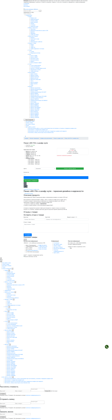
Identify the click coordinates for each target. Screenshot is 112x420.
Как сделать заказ (58, 244)
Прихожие (33, 29)
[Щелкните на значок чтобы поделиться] (25, 186)
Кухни (29, 54)
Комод (32, 44)
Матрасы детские (35, 94)
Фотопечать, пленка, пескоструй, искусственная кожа (40, 132)
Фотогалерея (27, 6)
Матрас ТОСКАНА (35, 103)
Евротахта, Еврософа (36, 79)
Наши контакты (27, 13)
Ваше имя (26, 217)
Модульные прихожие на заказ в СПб (39, 30)
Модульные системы (35, 52)
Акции (3, 267)
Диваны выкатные (35, 76)
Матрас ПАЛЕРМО (35, 117)
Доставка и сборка (58, 247)
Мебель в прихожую (33, 27)
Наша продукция (29, 119)
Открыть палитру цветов (70, 168)
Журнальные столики (36, 69)
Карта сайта (56, 252)
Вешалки (33, 32)
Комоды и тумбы (32, 43)
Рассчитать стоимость (31, 180)
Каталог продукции (6, 268)
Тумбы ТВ (33, 47)
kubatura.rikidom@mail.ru (32, 250)
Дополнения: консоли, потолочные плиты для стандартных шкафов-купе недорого (47, 131)
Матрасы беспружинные (36, 89)
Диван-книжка (34, 73)
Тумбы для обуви (35, 34)
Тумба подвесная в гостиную (37, 48)
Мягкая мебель (32, 72)
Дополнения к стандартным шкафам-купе (38, 129)
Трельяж (33, 40)
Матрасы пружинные (35, 87)
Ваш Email (47, 217)
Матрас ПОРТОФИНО (35, 107)
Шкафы (30, 16)
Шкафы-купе (33, 18)
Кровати (32, 37)
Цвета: (25, 168)
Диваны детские (34, 78)
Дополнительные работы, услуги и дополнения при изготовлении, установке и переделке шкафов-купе (52, 128)
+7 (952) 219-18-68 (42, 249)
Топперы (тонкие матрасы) (37, 97)
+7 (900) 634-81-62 (42, 246)
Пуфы (32, 85)
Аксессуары (33, 101)
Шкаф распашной (35, 19)
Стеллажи (33, 25)
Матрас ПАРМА (34, 90)
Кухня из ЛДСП (34, 57)
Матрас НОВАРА (34, 93)
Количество (26, 172)
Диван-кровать (34, 83)
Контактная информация (59, 248)
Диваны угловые (34, 75)
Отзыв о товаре (27, 222)
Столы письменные (35, 66)
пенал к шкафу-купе (34, 189)
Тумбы (32, 45)
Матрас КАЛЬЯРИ (35, 113)
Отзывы (31, 193)
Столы (30, 64)
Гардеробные (29, 15)
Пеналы (32, 23)
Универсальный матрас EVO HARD (38, 96)
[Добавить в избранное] (25, 183)
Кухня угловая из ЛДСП (36, 62)
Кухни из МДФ (34, 55)
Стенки (30, 50)
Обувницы (33, 33)
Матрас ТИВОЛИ (34, 115)
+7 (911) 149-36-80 (42, 247)
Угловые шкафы (34, 20)
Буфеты (32, 61)
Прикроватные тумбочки (36, 41)
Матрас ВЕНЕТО (34, 111)
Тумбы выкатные (34, 71)
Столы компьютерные (36, 65)
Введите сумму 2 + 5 (72, 217)
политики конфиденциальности (33, 395)
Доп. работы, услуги (7, 377)
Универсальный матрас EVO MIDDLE (39, 100)
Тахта (32, 80)
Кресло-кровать (34, 82)
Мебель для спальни (33, 36)
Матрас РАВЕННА (35, 99)
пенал (25, 189)
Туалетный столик (35, 39)
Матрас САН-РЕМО (35, 108)
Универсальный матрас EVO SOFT (38, 92)
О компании (26, 3)
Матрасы (30, 86)
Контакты (26, 4)
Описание (26, 193)
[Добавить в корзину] (56, 177)
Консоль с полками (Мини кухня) (38, 68)
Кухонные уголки (34, 58)
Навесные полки (34, 26)
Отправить (2, 393)
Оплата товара (57, 245)
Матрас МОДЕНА (34, 104)
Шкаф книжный (34, 22)
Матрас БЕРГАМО (35, 106)
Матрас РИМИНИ (35, 114)
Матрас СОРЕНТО (35, 110)
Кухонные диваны (35, 59)
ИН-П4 (28, 189)
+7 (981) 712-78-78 (42, 245)
